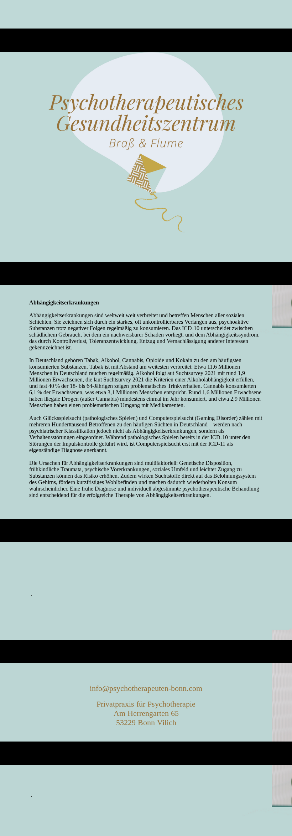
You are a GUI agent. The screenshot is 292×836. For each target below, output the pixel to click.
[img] (146, 142)
